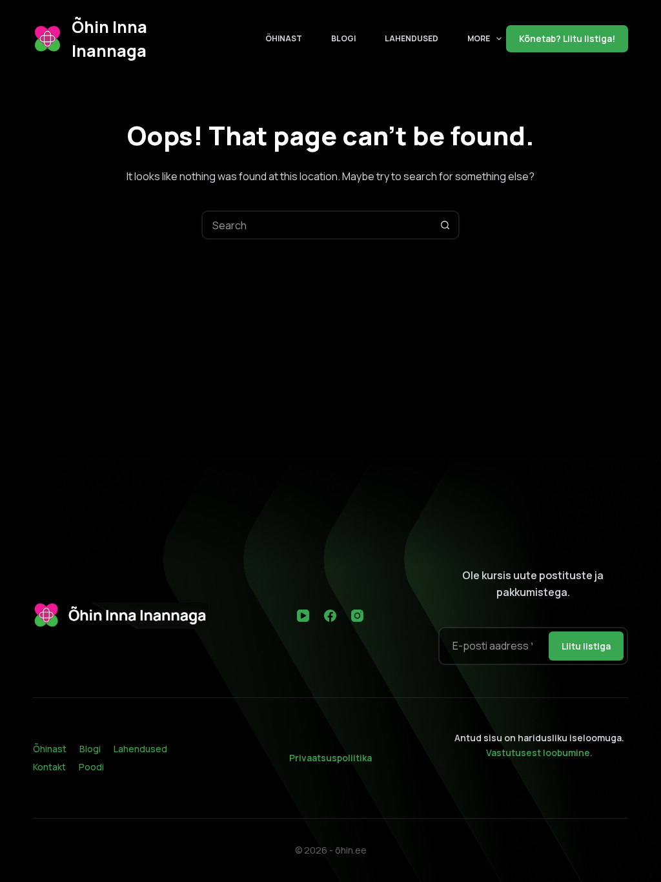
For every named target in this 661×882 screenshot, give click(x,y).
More (478, 38)
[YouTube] (303, 616)
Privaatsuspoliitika (330, 758)
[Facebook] (330, 616)
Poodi (91, 767)
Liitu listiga (586, 646)
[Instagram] (357, 616)
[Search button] (445, 225)
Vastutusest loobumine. (539, 752)
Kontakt (49, 767)
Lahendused (411, 38)
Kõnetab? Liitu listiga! (567, 38)
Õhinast (283, 38)
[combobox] (317, 225)
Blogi (343, 38)
